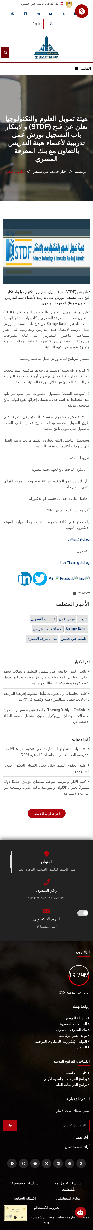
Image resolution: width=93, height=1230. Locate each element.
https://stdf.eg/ (79, 539)
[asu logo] (47, 46)
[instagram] (38, 14)
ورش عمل (67, 619)
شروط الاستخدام (46, 1208)
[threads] (51, 24)
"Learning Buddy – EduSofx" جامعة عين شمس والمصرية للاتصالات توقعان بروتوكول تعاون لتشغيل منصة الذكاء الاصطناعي (46, 716)
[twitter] (63, 14)
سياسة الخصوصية (25, 1183)
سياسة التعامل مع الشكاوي (68, 1186)
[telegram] (13, 14)
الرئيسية (81, 171)
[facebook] (75, 14)
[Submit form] (10, 1125)
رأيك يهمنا (82, 1137)
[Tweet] (40, 578)
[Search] (5, 52)
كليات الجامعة (77, 1073)
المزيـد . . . (80, 1047)
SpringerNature (76, 629)
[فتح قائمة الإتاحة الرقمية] (81, 11)
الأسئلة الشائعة (25, 1198)
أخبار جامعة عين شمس (50, 171)
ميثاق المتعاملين (68, 1198)
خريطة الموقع (77, 1018)
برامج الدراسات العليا (72, 1085)
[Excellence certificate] (15, 1213)
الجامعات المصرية (74, 1024)
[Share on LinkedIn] (25, 578)
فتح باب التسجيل (43, 619)
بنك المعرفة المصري (42, 639)
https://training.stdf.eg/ (73, 563)
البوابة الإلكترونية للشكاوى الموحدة (61, 1041)
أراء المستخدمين (77, 1147)
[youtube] (51, 14)
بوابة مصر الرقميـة (73, 1035)
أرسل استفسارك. (46, 926)
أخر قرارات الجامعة (46, 813)
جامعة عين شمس (74, 639)
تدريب (82, 619)
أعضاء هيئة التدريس (48, 629)
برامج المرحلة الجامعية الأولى (65, 1079)
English (37, 24)
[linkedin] (25, 14)
